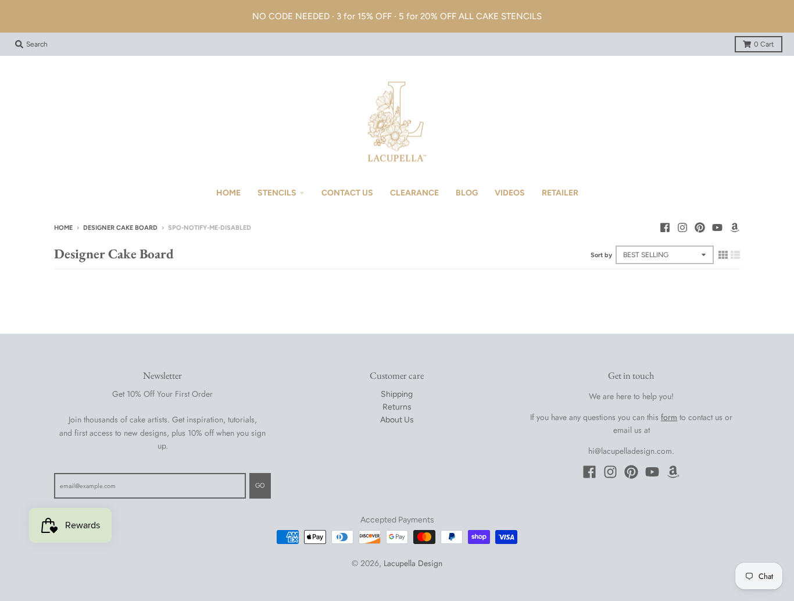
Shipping (397, 394)
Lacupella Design (413, 563)
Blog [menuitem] (467, 193)
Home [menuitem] (228, 193)
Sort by (601, 255)
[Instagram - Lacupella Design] (682, 227)
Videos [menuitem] (510, 193)
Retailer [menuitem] (560, 193)
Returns (397, 407)
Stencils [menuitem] (276, 193)
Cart (764, 44)
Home (63, 228)
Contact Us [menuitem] (347, 193)
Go (260, 485)
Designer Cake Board (120, 228)
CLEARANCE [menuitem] (414, 193)
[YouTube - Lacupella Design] (717, 227)
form (669, 417)
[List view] (735, 254)
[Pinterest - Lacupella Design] (700, 227)
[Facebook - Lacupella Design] (665, 227)
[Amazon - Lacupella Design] (734, 227)
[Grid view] (723, 254)
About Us (397, 420)
